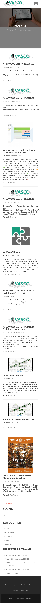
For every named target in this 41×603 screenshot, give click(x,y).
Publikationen (14, 495)
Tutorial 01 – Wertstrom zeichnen (18, 419)
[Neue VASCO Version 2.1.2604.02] (20, 57)
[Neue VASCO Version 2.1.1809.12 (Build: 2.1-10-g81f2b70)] (20, 320)
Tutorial (12, 395)
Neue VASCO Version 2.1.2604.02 (18, 64)
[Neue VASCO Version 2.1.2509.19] (20, 192)
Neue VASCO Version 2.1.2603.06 (18, 98)
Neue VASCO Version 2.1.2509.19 (18, 199)
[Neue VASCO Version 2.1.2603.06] (20, 91)
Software (13, 81)
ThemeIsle (28, 599)
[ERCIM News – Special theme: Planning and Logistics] (20, 455)
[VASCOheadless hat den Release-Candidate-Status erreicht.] (20, 134)
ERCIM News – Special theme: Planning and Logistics (17, 477)
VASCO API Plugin (11, 252)
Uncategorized (10, 544)
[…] (28, 179)
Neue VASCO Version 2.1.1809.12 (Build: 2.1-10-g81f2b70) (18, 328)
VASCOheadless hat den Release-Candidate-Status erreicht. (19, 151)
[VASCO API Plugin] (20, 236)
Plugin (12, 274)
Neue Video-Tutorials (13, 375)
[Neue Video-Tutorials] (20, 365)
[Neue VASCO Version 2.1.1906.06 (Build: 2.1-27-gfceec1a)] (20, 284)
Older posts (8, 503)
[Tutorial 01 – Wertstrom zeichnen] (20, 409)
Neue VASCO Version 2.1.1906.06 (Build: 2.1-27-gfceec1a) (18, 292)
